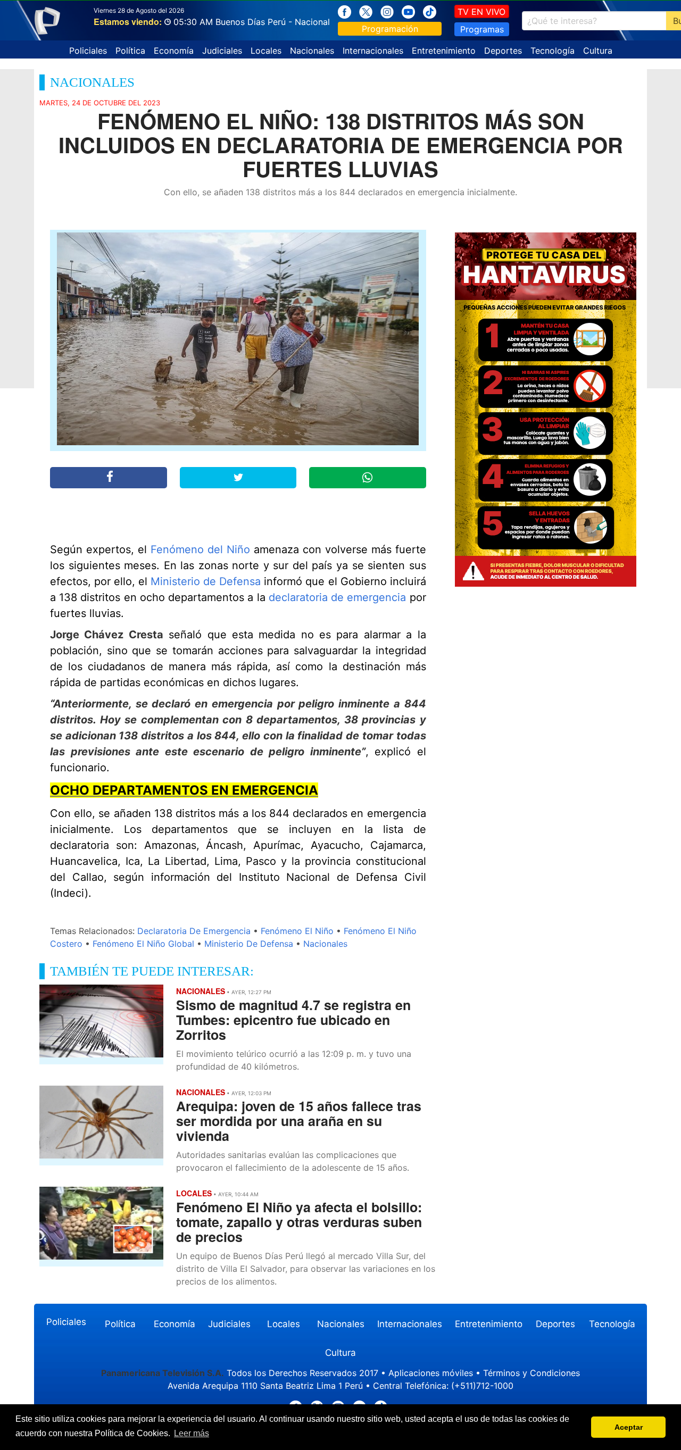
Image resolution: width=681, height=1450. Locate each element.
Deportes (503, 50)
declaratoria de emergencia (337, 597)
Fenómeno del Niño (200, 549)
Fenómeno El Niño (297, 931)
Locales (266, 50)
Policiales (88, 50)
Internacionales (373, 50)
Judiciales (222, 50)
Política (130, 50)
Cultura (597, 50)
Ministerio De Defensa (248, 943)
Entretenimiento (444, 50)
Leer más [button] (191, 1433)
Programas (482, 29)
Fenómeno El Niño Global (143, 943)
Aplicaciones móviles (430, 1373)
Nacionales (312, 50)
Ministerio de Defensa (206, 581)
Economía (174, 50)
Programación (390, 28)
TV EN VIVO (481, 11)
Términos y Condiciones (531, 1373)
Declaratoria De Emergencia (194, 931)
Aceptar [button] (628, 1427)
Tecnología (552, 50)
